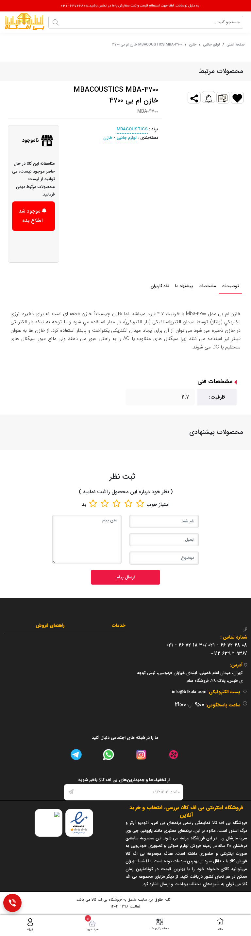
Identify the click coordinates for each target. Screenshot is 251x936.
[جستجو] (55, 22)
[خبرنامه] (71, 792)
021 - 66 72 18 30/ (186, 645)
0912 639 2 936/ (229, 653)
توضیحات (230, 286)
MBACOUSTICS (132, 129)
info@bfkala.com (189, 691)
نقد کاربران (160, 286)
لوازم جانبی (211, 44)
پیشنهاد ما (184, 286)
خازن (192, 44)
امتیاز (164, 504)
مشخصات (207, 286)
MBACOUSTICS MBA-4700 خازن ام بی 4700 (147, 44)
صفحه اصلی (235, 44)
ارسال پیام (125, 577)
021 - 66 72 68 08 (227, 645)
